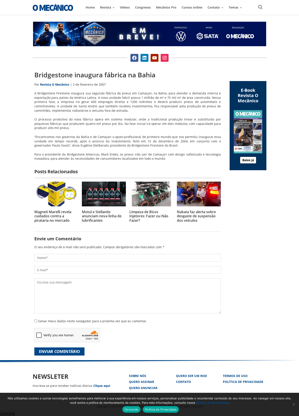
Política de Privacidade (243, 382)
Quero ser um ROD (191, 376)
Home (90, 7)
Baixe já (248, 160)
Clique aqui (101, 386)
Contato (183, 382)
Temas (233, 7)
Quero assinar (141, 382)
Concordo (131, 409)
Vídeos (125, 7)
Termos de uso (235, 376)
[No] (293, 404)
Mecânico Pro (166, 7)
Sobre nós (137, 376)
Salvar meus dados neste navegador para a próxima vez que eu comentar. (92, 321)
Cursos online (192, 7)
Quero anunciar (143, 388)
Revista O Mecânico (53, 7)
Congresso (143, 7)
